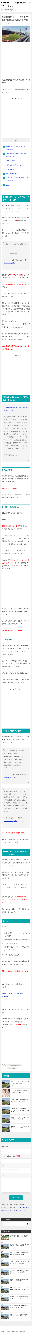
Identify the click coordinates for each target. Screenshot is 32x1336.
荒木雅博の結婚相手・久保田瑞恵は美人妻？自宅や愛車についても (19, 1306)
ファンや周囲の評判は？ (13, 173)
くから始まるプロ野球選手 (14, 1065)
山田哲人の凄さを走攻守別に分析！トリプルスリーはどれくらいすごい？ (20, 1101)
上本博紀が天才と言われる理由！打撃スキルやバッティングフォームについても (20, 1110)
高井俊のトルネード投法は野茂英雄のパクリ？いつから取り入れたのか (20, 1127)
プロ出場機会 (11, 169)
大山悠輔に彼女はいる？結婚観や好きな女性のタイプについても (19, 1280)
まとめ (7, 185)
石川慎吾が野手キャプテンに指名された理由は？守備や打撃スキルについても (20, 1119)
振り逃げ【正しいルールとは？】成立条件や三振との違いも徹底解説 (19, 1244)
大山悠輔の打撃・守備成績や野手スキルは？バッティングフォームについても (19, 1297)
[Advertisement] (16, 61)
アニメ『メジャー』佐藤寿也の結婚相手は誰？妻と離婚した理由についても (19, 1315)
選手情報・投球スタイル (14, 165)
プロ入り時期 (11, 161)
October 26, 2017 (9, 263)
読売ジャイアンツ (12, 1068)
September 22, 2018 (10, 777)
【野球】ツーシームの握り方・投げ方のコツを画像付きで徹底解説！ (19, 1262)
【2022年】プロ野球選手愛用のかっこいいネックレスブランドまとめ (20, 1091)
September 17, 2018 (10, 821)
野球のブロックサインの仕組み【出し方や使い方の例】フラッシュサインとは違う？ (19, 1289)
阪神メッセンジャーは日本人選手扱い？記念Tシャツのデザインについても (20, 1083)
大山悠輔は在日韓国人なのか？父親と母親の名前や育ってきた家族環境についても (19, 1272)
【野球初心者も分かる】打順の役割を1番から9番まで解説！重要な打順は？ (19, 1236)
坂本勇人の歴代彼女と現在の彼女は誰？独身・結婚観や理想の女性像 (19, 1253)
